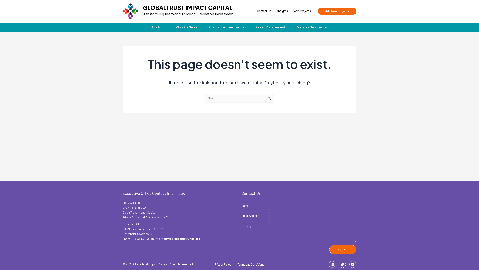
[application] (325, 27)
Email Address (251, 215)
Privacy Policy (223, 264)
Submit (343, 249)
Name (246, 205)
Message (246, 226)
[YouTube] (352, 264)
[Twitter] (342, 264)
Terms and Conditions (250, 264)
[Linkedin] (332, 264)
